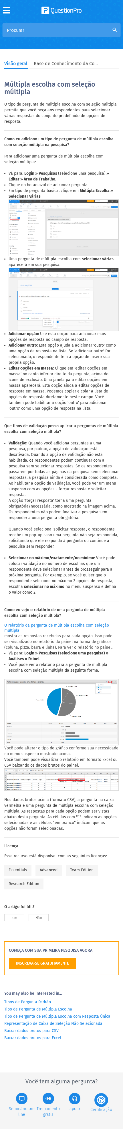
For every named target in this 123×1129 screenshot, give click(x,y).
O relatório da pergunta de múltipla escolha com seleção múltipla (56, 628)
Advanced (48, 870)
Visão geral (15, 63)
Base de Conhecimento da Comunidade (67, 63)
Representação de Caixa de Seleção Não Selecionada (53, 1023)
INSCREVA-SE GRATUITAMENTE (42, 963)
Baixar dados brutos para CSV (31, 1030)
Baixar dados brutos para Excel (32, 1037)
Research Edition (24, 883)
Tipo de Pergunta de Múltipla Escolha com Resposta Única (57, 1016)
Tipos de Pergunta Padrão (27, 1002)
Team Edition (82, 870)
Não (38, 918)
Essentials (18, 870)
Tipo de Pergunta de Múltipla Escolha (38, 1009)
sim (14, 918)
